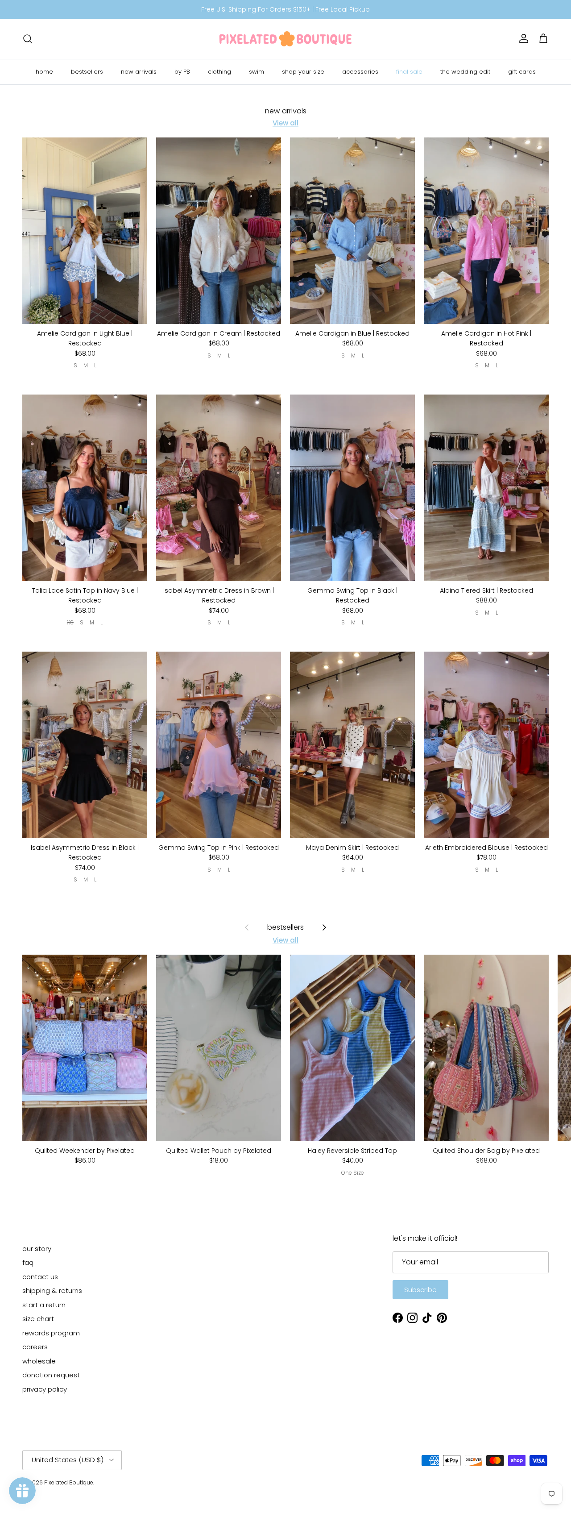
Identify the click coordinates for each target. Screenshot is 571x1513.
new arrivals (139, 71)
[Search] (27, 38)
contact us (40, 1276)
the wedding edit (465, 71)
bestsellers (87, 71)
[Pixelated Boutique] (285, 39)
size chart (38, 1318)
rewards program (51, 1333)
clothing (219, 71)
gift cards (522, 71)
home (44, 71)
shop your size (303, 71)
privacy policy (44, 1389)
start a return (44, 1304)
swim (256, 71)
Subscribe (420, 1289)
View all (285, 123)
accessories (360, 71)
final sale (409, 71)
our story (36, 1248)
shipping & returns (52, 1290)
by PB (182, 71)
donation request (51, 1375)
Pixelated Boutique (68, 1482)
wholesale (39, 1361)
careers (35, 1346)
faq (27, 1262)
